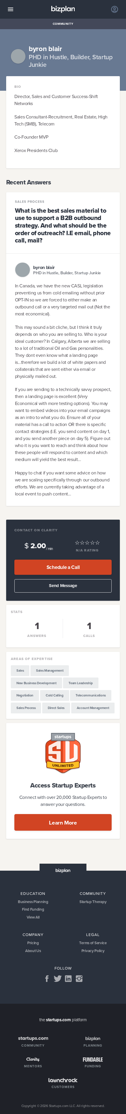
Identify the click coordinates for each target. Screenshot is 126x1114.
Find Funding (33, 909)
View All (33, 917)
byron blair (44, 267)
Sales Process (30, 201)
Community (63, 24)
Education (33, 893)
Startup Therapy (93, 902)
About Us (33, 951)
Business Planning (33, 902)
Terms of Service (92, 943)
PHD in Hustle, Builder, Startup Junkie (67, 272)
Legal (93, 934)
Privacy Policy (93, 951)
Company (33, 934)
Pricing (33, 943)
